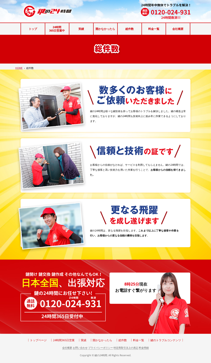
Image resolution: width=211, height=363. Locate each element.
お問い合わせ (80, 347)
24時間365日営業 (64, 340)
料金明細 (144, 347)
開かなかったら (102, 340)
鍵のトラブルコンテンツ (165, 340)
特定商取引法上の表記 (126, 347)
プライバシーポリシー (100, 347)
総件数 (122, 340)
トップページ (38, 340)
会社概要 (67, 347)
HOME (19, 68)
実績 (83, 340)
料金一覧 (138, 340)
